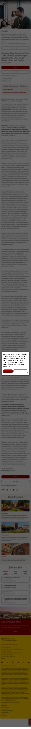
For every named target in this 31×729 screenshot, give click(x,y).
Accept (8, 371)
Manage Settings (20, 371)
